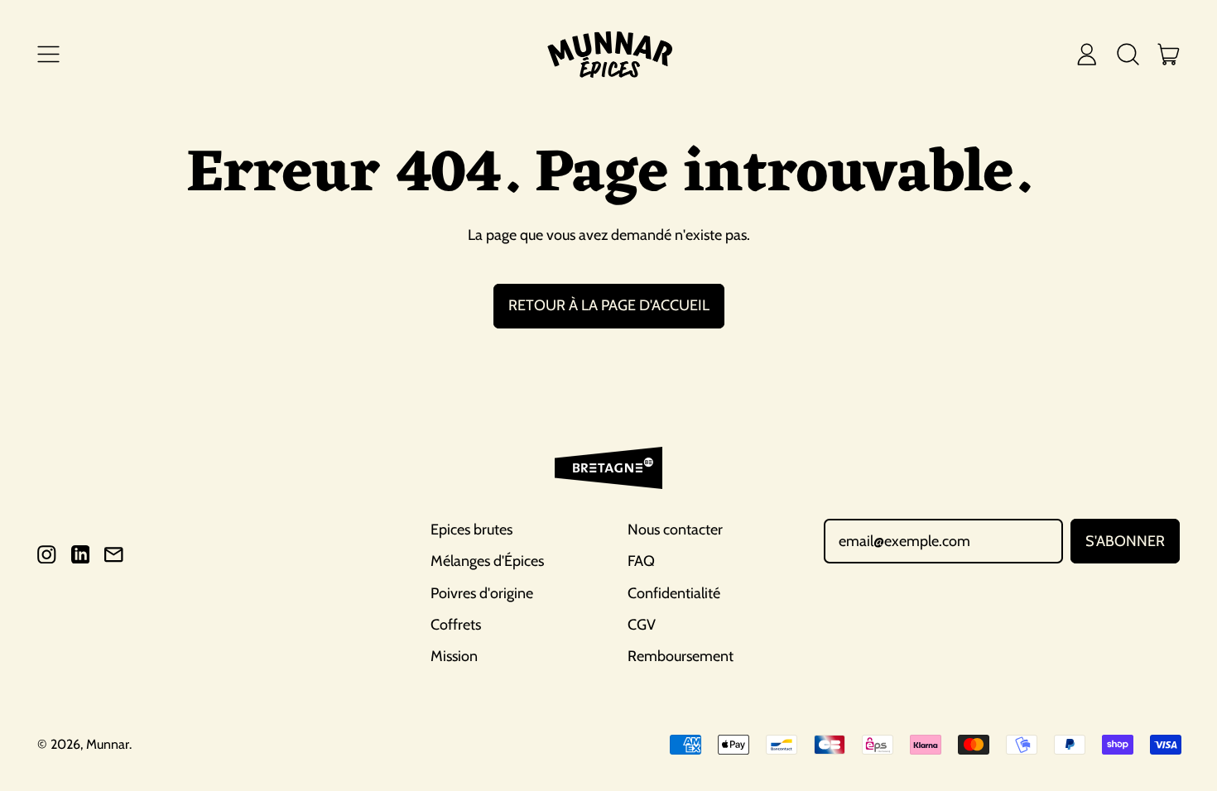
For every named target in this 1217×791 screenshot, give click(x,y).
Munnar (107, 744)
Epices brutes (471, 529)
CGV (642, 625)
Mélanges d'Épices (487, 561)
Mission (454, 656)
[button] (1127, 54)
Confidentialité (674, 593)
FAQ (641, 561)
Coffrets (456, 625)
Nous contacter (675, 529)
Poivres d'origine (482, 593)
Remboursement (681, 656)
